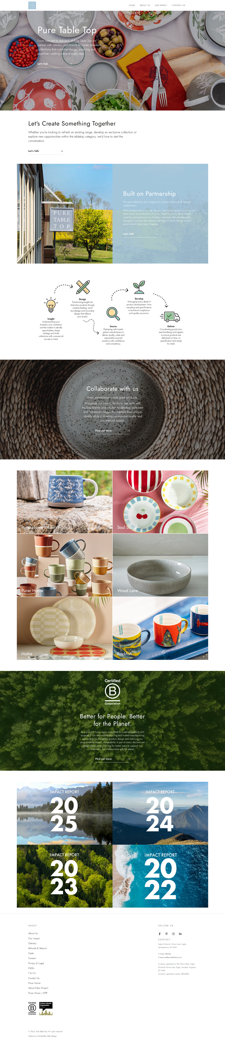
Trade (31, 953)
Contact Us (33, 978)
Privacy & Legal (36, 963)
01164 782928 (165, 954)
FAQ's (31, 968)
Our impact (34, 938)
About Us (33, 933)
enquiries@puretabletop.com (171, 957)
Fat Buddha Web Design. (47, 1036)
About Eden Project (38, 988)
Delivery (32, 943)
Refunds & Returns (37, 948)
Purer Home (34, 983)
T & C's (32, 973)
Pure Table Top (41, 1031)
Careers (32, 958)
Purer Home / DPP (37, 993)
